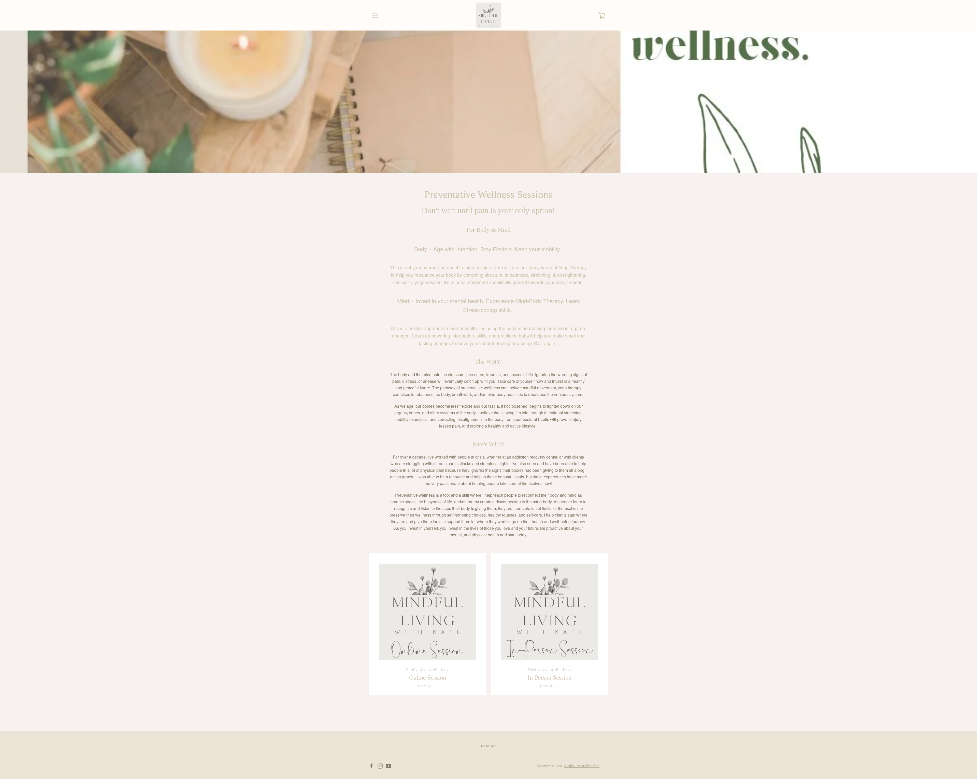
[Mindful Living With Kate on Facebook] (371, 765)
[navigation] (375, 15)
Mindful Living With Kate (581, 765)
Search (488, 745)
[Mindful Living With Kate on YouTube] (388, 765)
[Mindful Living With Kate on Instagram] (380, 765)
